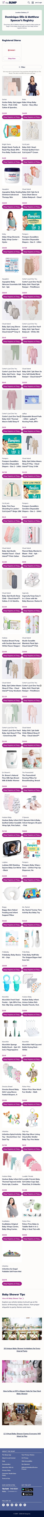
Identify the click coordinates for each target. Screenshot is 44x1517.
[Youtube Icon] (20, 1505)
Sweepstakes (6, 1464)
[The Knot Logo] (5, 1488)
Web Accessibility (27, 1461)
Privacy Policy (6, 1470)
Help (3, 1461)
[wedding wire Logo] (12, 1491)
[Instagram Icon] (12, 1505)
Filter (23, 67)
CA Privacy (25, 1458)
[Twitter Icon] (24, 1505)
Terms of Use (6, 1478)
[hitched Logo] (4, 1491)
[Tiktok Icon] (7, 1505)
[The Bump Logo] (11, 3)
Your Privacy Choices (28, 1455)
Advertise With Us (7, 1467)
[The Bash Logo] (14, 1488)
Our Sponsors (26, 1464)
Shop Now (11, 58)
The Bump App (6, 1455)
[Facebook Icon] (3, 1505)
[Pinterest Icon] (16, 1505)
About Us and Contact (8, 1458)
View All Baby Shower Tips (12, 1298)
